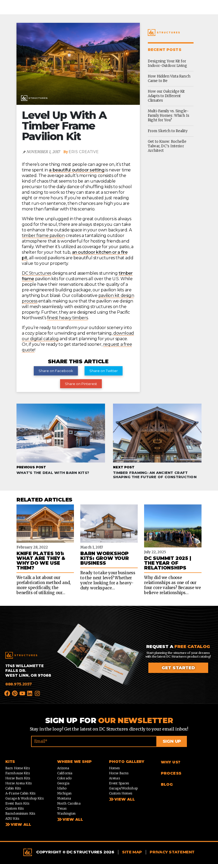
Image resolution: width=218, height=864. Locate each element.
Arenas (114, 778)
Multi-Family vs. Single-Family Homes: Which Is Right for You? (168, 115)
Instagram (37, 692)
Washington (66, 813)
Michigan (64, 793)
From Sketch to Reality (167, 131)
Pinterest (15, 692)
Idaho (62, 788)
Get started (178, 667)
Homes (114, 768)
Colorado (64, 778)
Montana (64, 798)
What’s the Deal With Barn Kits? (52, 470)
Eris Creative (84, 151)
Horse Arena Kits (18, 783)
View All (21, 824)
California (64, 773)
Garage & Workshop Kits (24, 798)
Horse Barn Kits (17, 778)
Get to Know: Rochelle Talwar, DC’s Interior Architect (167, 146)
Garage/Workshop (123, 788)
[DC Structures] (21, 655)
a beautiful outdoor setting (76, 169)
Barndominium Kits (20, 813)
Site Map (132, 851)
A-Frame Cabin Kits (20, 793)
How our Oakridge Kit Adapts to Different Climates (166, 96)
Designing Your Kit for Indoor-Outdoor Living (167, 63)
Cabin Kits (13, 788)
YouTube (22, 692)
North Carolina (69, 803)
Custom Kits (14, 808)
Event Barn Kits (17, 803)
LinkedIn (30, 692)
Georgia (63, 783)
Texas (62, 808)
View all (72, 819)
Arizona (63, 768)
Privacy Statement (172, 851)
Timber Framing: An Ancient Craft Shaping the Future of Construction (154, 472)
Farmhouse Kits (17, 773)
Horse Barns (118, 773)
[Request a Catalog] (100, 660)
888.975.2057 (18, 684)
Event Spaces (119, 783)
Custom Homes (120, 793)
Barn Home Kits (17, 768)
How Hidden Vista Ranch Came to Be (169, 78)
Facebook (7, 692)
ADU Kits (12, 818)
